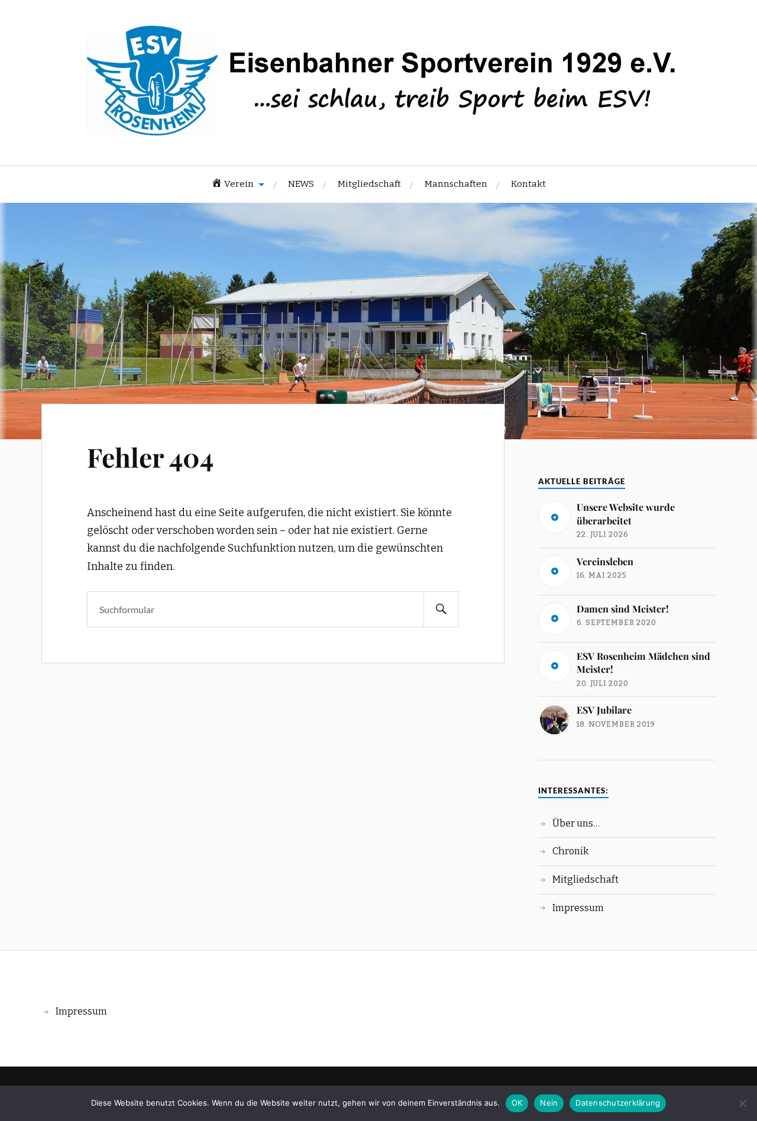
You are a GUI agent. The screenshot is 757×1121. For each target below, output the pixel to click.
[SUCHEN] (441, 609)
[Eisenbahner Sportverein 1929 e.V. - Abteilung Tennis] (378, 129)
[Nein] (742, 1103)
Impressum (578, 907)
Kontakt (528, 184)
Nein (549, 1102)
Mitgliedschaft (369, 184)
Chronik (570, 851)
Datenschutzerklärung (617, 1102)
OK (517, 1102)
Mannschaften (456, 184)
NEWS (301, 184)
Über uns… (576, 823)
